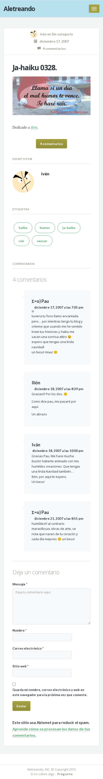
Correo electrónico (28, 648)
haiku (23, 228)
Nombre (19, 630)
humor (45, 228)
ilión (34, 127)
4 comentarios (53, 48)
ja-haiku (69, 228)
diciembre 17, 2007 (53, 41)
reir (21, 241)
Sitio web (20, 666)
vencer (42, 241)
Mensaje (19, 584)
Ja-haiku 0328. (34, 67)
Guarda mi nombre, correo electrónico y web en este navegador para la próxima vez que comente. (49, 692)
